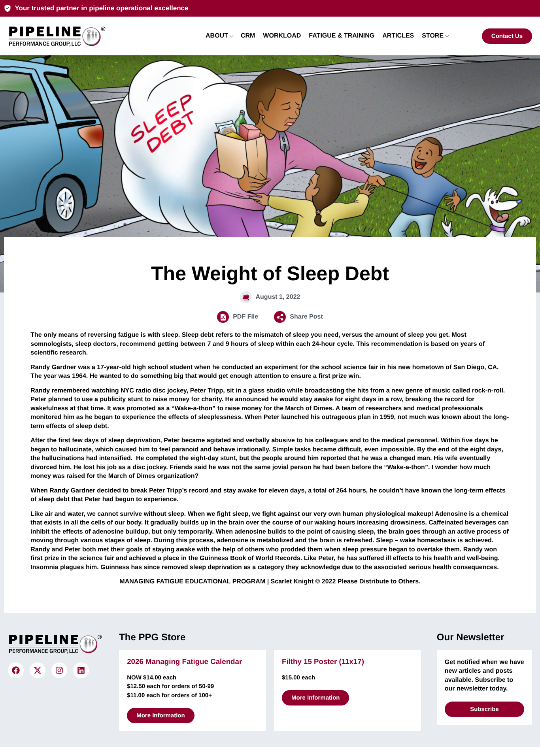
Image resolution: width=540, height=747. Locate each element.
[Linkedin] (81, 670)
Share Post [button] (306, 316)
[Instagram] (59, 670)
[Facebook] (16, 670)
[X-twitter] (37, 670)
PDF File (245, 316)
